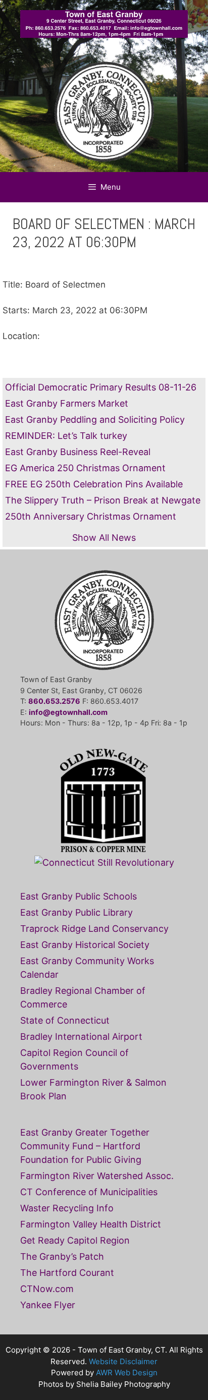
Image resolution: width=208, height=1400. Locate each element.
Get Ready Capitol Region (75, 1240)
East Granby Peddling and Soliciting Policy (95, 419)
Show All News (104, 537)
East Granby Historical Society (84, 944)
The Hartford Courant (67, 1272)
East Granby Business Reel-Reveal (77, 451)
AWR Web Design (127, 1372)
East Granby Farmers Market (66, 403)
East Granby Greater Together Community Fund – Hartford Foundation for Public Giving (84, 1146)
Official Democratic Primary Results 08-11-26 (100, 387)
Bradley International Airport (81, 1036)
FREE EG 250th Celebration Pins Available (94, 484)
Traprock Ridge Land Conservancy (94, 928)
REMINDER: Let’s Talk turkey (66, 435)
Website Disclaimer (123, 1361)
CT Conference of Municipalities (89, 1192)
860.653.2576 (54, 701)
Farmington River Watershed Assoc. (97, 1175)
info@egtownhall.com (68, 712)
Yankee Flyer (47, 1305)
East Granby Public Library (76, 912)
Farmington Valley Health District (90, 1224)
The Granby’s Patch (62, 1256)
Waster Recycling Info (67, 1208)
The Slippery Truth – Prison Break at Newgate (102, 500)
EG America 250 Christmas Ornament (85, 468)
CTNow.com (47, 1288)
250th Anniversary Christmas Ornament (90, 516)
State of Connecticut (65, 1020)
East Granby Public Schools (78, 896)
